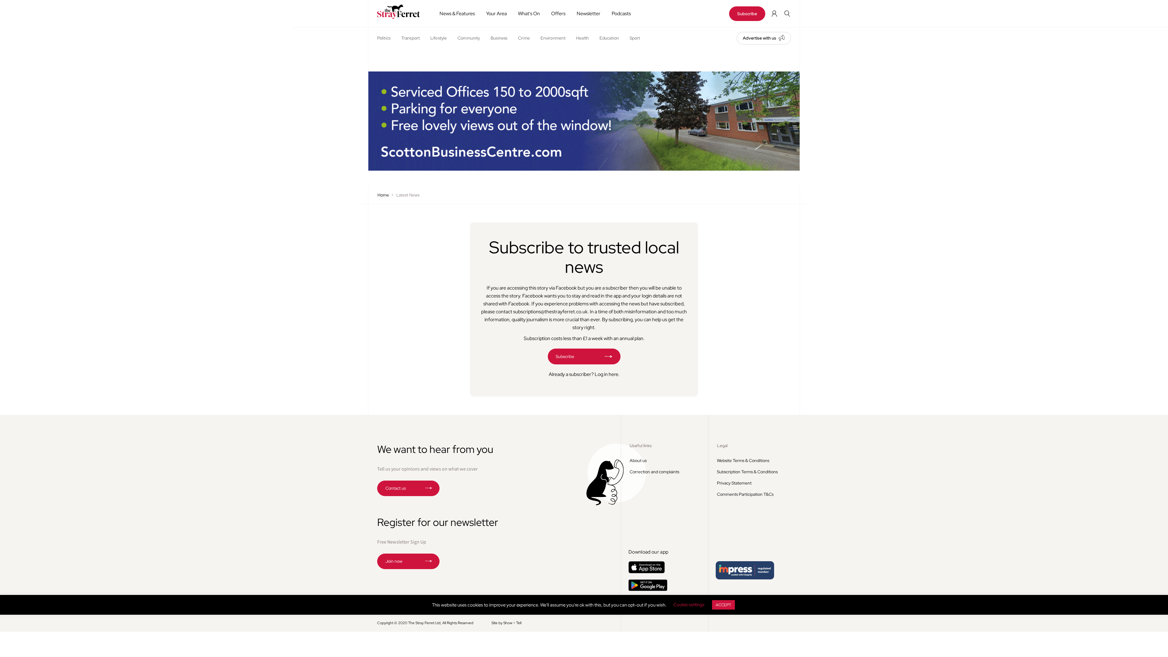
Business (499, 38)
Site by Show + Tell (506, 622)
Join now (393, 561)
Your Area (496, 13)
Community (468, 38)
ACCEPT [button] (723, 604)
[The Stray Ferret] (400, 12)
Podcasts (621, 13)
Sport (635, 38)
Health (582, 38)
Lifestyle (438, 38)
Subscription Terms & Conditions (747, 471)
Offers (558, 13)
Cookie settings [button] (688, 605)
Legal (722, 445)
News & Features (457, 13)
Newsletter (588, 13)
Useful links (641, 445)
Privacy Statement (734, 483)
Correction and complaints (654, 471)
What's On (529, 13)
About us (638, 460)
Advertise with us (759, 38)
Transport (410, 38)
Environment (553, 38)
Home (383, 195)
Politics (384, 38)
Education (609, 38)
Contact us (395, 488)
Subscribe (747, 13)
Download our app (648, 552)
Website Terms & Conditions (743, 460)
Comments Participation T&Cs (745, 494)
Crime (524, 38)
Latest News (407, 195)
